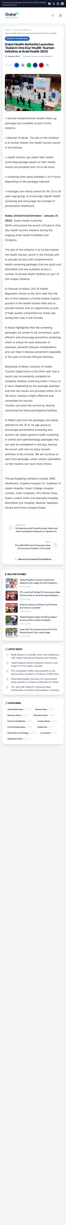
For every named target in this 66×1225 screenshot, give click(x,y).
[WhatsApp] (29, 65)
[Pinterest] (41, 65)
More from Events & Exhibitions (34, 559)
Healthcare (45, 727)
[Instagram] (58, 3)
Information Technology (21, 733)
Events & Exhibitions (21, 30)
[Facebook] (49, 3)
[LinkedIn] (62, 3)
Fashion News (47, 721)
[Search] (53, 15)
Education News (44, 715)
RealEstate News (19, 739)
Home (7, 30)
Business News (18, 715)
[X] (53, 3)
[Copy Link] (47, 65)
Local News (48, 733)
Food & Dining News (20, 727)
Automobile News (19, 709)
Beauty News (44, 709)
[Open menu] (60, 15)
